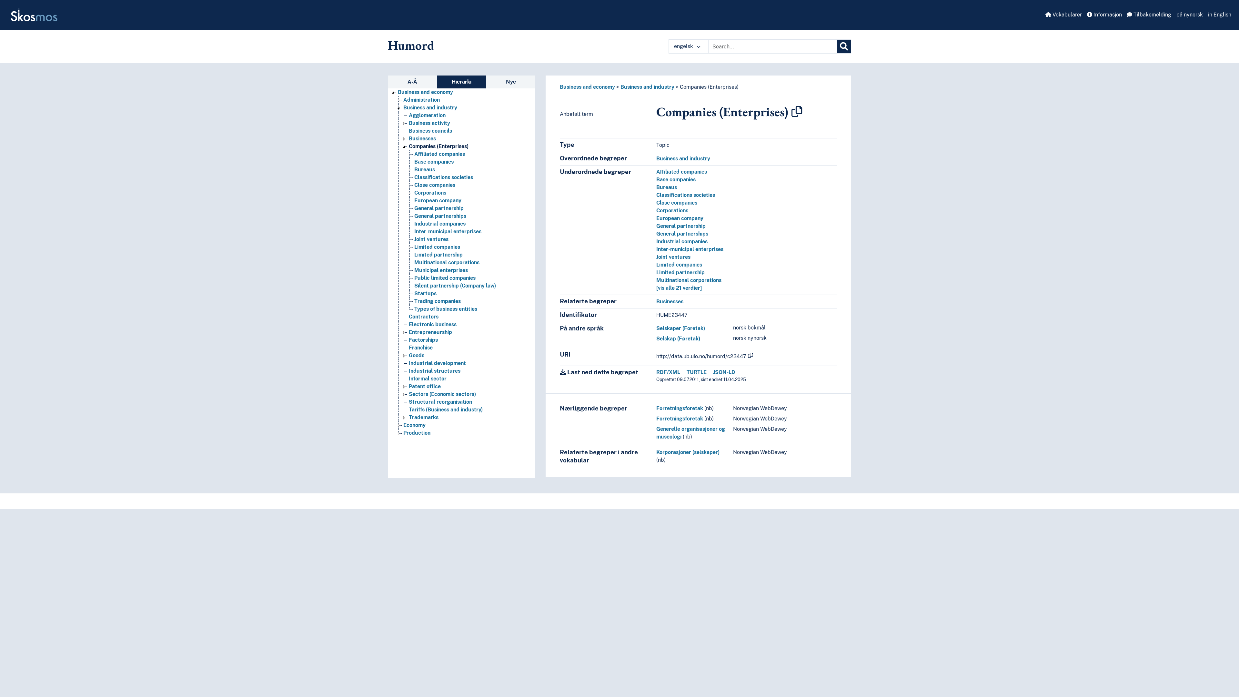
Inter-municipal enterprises (447, 231)
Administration (421, 100)
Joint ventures (431, 239)
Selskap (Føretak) (678, 339)
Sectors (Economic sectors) (442, 394)
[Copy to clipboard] (797, 111)
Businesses (422, 139)
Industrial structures (434, 371)
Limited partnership (438, 255)
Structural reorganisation (440, 402)
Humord (411, 45)
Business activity (429, 123)
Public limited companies (445, 278)
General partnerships (440, 216)
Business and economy (425, 92)
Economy (414, 425)
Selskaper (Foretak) (680, 328)
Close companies (434, 185)
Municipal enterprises (441, 270)
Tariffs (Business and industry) (446, 410)
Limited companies (437, 247)
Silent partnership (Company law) (455, 286)
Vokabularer (1066, 15)
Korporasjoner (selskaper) (688, 452)
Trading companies (437, 301)
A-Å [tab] (412, 82)
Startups (425, 293)
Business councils (430, 131)
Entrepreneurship (430, 332)
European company (437, 200)
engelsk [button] (684, 46)
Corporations (430, 193)
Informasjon (1107, 15)
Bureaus (424, 170)
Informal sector (428, 379)
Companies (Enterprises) (438, 146)
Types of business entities (445, 309)
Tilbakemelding (1151, 15)
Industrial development (437, 363)
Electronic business (433, 324)
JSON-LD (724, 372)
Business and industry (430, 108)
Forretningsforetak (679, 408)
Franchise (421, 348)
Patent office (425, 386)
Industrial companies (440, 224)
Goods (416, 355)
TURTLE (697, 372)
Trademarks (423, 417)
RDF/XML (668, 372)
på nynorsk (1189, 15)
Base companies (434, 162)
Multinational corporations (446, 262)
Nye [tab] (511, 82)
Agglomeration (427, 115)
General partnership (439, 208)
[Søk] (844, 46)
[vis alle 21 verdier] (679, 288)
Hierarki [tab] (461, 82)
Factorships (423, 340)
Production (416, 433)
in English (1219, 15)
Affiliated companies (439, 154)
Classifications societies (443, 177)
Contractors (423, 317)
